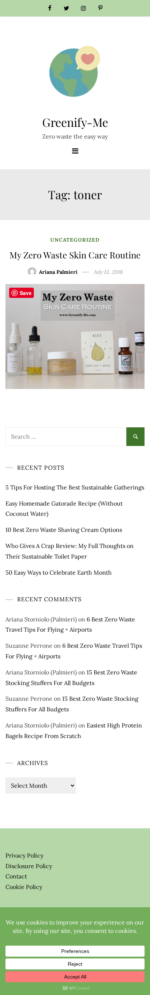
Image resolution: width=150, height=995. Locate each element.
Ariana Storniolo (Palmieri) (41, 619)
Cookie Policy (23, 886)
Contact (16, 876)
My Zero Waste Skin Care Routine (75, 255)
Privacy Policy (24, 855)
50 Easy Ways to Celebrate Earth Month (58, 572)
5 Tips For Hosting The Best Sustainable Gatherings (74, 487)
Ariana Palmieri (58, 272)
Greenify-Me (75, 122)
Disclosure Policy (28, 866)
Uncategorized (75, 240)
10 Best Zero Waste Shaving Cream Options (63, 529)
